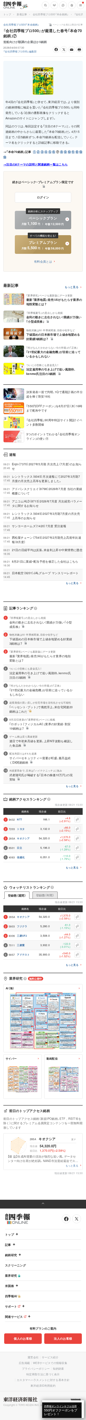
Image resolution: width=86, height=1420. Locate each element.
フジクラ (22, 926)
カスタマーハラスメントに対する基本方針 (43, 1380)
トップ (7, 14)
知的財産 (58, 1368)
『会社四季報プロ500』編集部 (20, 51)
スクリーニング (15, 1265)
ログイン (43, 197)
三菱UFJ (22, 936)
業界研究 (11, 1275)
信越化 (21, 857)
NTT (19, 819)
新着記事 (22, 14)
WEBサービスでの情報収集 (50, 1363)
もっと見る (72, 287)
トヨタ (21, 829)
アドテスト (23, 954)
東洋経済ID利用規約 (43, 1385)
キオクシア (23, 838)
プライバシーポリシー (36, 1368)
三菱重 (21, 945)
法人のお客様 (63, 1338)
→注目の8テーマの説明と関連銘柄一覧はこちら (35, 164)
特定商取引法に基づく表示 (43, 1374)
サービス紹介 (50, 1357)
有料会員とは (43, 261)
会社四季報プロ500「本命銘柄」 (51, 14)
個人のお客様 (23, 1338)
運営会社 (33, 1357)
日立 (19, 848)
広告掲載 (24, 1363)
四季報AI (11, 1296)
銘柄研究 (11, 1255)
